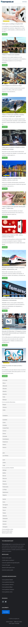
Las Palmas (5, 455)
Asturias (5, 394)
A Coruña (5, 380)
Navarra (5, 478)
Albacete (5, 385)
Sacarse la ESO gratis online (8, 567)
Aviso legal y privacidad (14, 623)
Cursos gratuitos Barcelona (8, 402)
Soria (4, 502)
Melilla (4, 473)
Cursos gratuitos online (7, 529)
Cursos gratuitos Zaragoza (8, 589)
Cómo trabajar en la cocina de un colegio (12, 85)
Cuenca (4, 430)
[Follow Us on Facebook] (3, 602)
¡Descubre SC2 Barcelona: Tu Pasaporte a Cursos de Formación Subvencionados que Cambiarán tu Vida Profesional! (14, 332)
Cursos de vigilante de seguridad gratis (10, 562)
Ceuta (4, 422)
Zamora (4, 524)
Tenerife (5, 507)
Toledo (4, 513)
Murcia (4, 475)
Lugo (4, 465)
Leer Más (5, 34)
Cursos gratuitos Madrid (8, 467)
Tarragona (5, 504)
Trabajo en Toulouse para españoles (11, 54)
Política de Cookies (18, 621)
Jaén (4, 453)
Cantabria (5, 415)
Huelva (4, 444)
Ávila (4, 397)
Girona (4, 433)
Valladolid (5, 518)
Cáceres (5, 407)
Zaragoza (5, 526)
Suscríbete (5, 612)
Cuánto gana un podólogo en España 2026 (12, 23)
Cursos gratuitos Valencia (7, 584)
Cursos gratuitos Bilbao (7, 587)
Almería (4, 391)
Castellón (5, 419)
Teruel (4, 510)
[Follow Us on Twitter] (6, 602)
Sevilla (4, 499)
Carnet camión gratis (6, 557)
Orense (4, 481)
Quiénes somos (9, 621)
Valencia (5, 515)
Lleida (4, 462)
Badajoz (5, 399)
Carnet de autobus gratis (7, 570)
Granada (5, 436)
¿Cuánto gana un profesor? (8, 560)
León (4, 459)
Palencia (5, 484)
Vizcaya (5, 521)
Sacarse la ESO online (7, 531)
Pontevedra (5, 486)
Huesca (4, 447)
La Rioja (5, 489)
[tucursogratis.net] (7, 2)
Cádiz (4, 410)
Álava (4, 383)
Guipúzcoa (5, 441)
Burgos (4, 404)
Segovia (5, 495)
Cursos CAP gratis (6, 565)
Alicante (5, 388)
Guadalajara (6, 439)
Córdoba (5, 425)
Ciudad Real (6, 428)
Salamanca (5, 492)
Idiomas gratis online (7, 532)
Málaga (4, 470)
